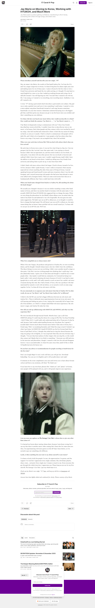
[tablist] (26, 519)
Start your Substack (44, 601)
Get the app (55, 601)
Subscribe (83, 2)
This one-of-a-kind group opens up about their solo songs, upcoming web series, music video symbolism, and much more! (39, 544)
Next (70, 508)
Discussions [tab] (32, 537)
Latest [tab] (26, 537)
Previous (26, 508)
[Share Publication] (76, 2)
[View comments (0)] (27, 24)
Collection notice (58, 597)
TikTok (22, 473)
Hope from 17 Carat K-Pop (26, 19)
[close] (62, 568)
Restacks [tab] (30, 519)
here (45, 471)
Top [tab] (22, 537)
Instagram (64, 471)
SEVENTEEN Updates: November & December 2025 (38, 553)
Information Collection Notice (47, 590)
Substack (40, 605)
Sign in (90, 2)
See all (23, 575)
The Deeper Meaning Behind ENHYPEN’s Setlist (36, 564)
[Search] (73, 2)
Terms (51, 597)
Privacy (47, 597)
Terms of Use (55, 589)
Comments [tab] (24, 519)
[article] (47, 545)
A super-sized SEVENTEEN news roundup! (31, 555)
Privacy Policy (59, 590)
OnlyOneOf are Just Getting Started (32, 542)
